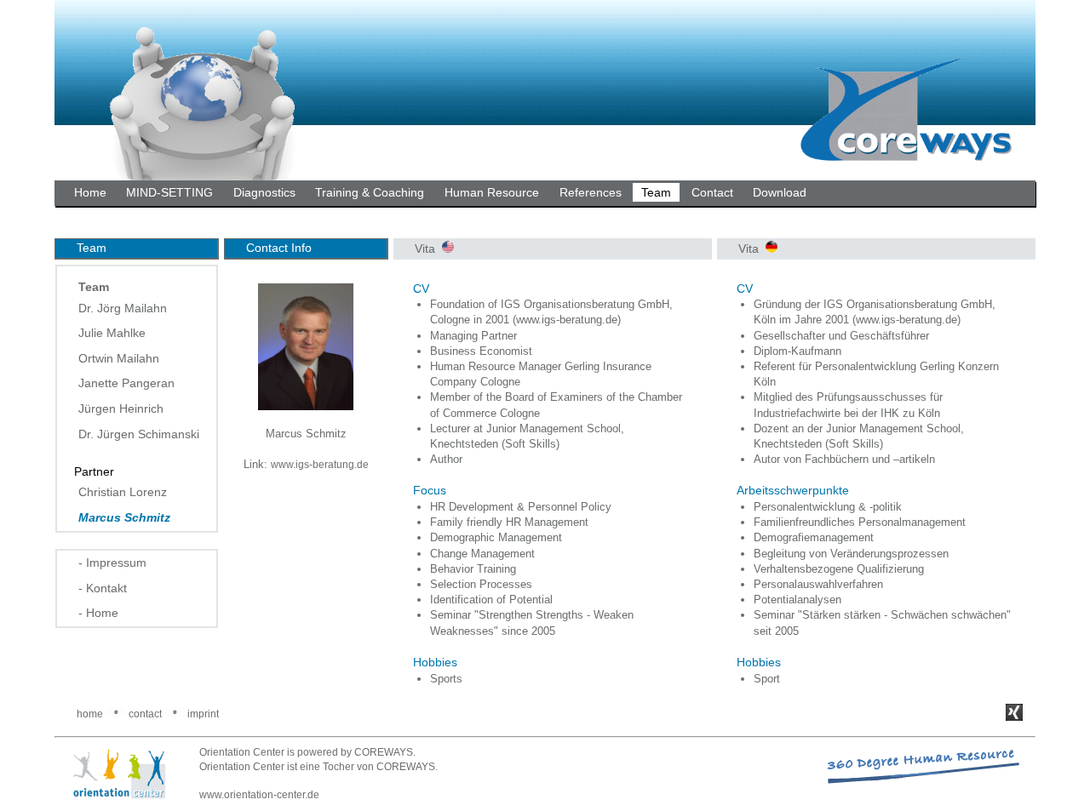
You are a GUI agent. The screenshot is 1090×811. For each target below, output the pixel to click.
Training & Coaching (369, 192)
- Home (98, 613)
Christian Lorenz (122, 492)
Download (779, 192)
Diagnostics (264, 192)
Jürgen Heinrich (121, 408)
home (90, 714)
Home (90, 192)
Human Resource (492, 192)
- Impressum (112, 562)
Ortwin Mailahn (118, 358)
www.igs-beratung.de (320, 465)
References (590, 192)
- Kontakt (102, 588)
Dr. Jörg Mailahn (122, 308)
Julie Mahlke (112, 333)
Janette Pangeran (126, 383)
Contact (712, 192)
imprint (203, 714)
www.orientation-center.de (259, 795)
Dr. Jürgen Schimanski (138, 434)
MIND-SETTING (169, 192)
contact (145, 714)
